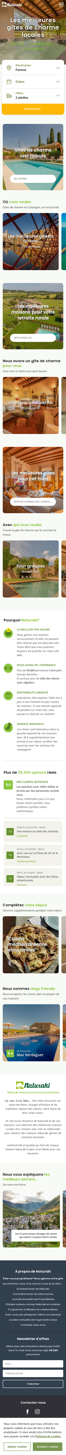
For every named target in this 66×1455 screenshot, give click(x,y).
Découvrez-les (23, 337)
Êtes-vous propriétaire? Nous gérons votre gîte (33, 1278)
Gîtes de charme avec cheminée (33, 501)
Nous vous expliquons (26, 1179)
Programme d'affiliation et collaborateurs (33, 1309)
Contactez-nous (33, 1402)
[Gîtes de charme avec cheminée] (33, 480)
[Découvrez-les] (33, 316)
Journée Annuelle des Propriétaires (33, 1299)
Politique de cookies (48, 1436)
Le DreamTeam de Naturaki (33, 1289)
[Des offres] (33, 157)
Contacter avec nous (33, 1325)
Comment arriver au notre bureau (33, 1294)
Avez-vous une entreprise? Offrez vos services (33, 1314)
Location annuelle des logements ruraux (33, 1320)
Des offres (20, 178)
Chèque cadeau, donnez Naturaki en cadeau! (33, 1304)
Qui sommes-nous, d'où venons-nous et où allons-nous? (33, 1283)
